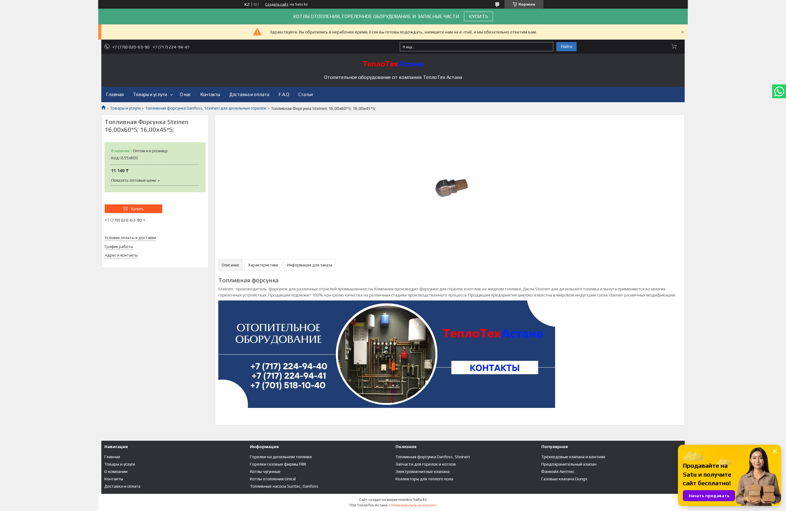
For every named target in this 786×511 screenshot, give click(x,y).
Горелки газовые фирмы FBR (278, 464)
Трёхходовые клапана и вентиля (573, 456)
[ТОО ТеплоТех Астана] (393, 64)
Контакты (210, 94)
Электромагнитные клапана (422, 471)
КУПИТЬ (478, 16)
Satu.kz (420, 499)
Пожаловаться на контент (414, 505)
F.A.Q (283, 94)
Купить (137, 209)
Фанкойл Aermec (557, 471)
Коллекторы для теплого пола (424, 478)
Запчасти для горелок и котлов (425, 464)
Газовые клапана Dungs (564, 478)
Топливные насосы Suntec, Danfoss (284, 486)
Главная (115, 94)
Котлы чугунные (265, 471)
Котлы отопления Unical (273, 478)
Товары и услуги (150, 94)
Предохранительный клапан (569, 464)
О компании (115, 471)
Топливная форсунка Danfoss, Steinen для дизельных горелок (206, 108)
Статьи (305, 94)
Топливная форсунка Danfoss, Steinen (432, 456)
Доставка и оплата (249, 94)
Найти (566, 46)
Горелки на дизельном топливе (281, 456)
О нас (185, 94)
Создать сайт (276, 4)
